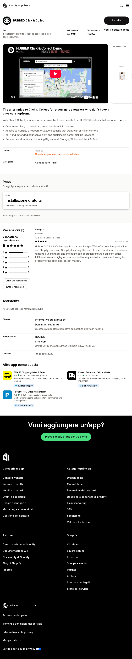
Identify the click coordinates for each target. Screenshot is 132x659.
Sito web (40, 341)
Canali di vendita (13, 477)
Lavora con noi (76, 550)
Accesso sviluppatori (16, 615)
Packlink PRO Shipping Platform (30, 391)
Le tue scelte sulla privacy (19, 648)
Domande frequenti (47, 324)
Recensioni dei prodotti (81, 490)
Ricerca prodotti (13, 484)
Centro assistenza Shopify (19, 544)
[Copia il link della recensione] (47, 229)
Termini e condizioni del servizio (22, 623)
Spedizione (74, 515)
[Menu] (127, 5)
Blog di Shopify (12, 563)
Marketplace (75, 484)
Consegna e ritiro (46, 162)
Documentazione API (15, 550)
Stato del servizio (78, 588)
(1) (74, 33)
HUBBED (91, 33)
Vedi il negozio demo (116, 29)
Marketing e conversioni (18, 509)
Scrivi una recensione (16, 280)
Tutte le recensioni (15, 287)
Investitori (73, 557)
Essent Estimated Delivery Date (94, 372)
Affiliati (71, 576)
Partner (71, 569)
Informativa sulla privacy (50, 319)
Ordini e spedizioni (14, 496)
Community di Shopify (16, 557)
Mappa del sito (12, 640)
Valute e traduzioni (78, 522)
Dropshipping (75, 477)
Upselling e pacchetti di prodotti (87, 496)
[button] (34, 379)
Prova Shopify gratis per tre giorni (66, 436)
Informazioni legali (78, 582)
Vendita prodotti (13, 490)
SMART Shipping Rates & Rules (29, 372)
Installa (116, 20)
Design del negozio (14, 503)
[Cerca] (121, 5)
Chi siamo (73, 544)
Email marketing (76, 503)
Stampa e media (77, 563)
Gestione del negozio (16, 515)
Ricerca (7, 569)
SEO (69, 509)
